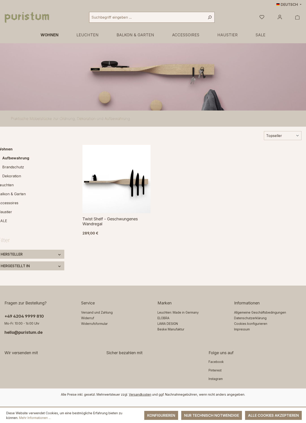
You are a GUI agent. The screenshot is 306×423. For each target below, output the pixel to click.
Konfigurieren (161, 415)
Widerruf (87, 318)
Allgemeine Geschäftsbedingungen (260, 312)
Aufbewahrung (15, 158)
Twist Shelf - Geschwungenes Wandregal (110, 221)
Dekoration (11, 176)
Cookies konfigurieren (250, 323)
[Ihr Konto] (279, 17)
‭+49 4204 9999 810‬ (24, 316)
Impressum (242, 329)
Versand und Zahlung (97, 312)
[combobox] (147, 17)
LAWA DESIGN (167, 323)
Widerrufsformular (94, 323)
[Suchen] (210, 17)
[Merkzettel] (261, 17)
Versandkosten (140, 394)
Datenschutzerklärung (250, 318)
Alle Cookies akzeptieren (273, 415)
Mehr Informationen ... (35, 418)
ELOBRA (163, 318)
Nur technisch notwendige (211, 415)
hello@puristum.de (23, 332)
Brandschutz (13, 167)
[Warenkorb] (297, 17)
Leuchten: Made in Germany (178, 312)
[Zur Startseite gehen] (26, 17)
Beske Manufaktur (170, 329)
